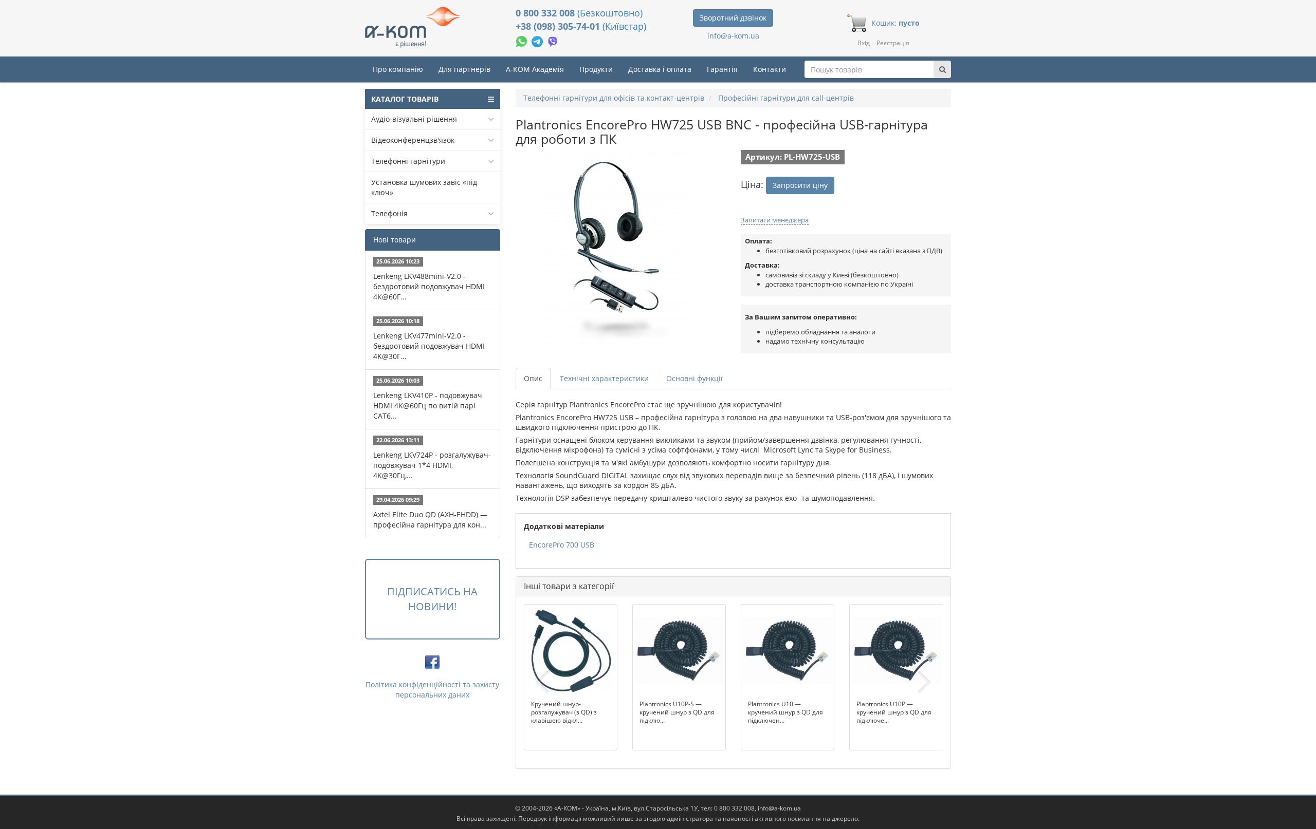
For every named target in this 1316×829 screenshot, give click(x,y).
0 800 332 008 (546, 13)
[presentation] (542, 682)
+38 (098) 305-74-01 (559, 26)
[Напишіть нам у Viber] (552, 40)
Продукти (596, 69)
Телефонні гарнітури (408, 161)
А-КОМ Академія (535, 69)
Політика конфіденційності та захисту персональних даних (432, 690)
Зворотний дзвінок (733, 18)
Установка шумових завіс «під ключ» (424, 187)
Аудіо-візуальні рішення (414, 119)
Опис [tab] (533, 378)
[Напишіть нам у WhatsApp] (522, 40)
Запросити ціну (800, 185)
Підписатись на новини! (432, 599)
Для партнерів (464, 69)
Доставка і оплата (659, 69)
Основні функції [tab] (694, 378)
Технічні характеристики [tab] (604, 378)
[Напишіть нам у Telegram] (538, 40)
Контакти (769, 69)
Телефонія (389, 213)
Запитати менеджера (775, 219)
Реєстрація (892, 43)
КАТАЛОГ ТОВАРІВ (404, 99)
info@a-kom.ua (733, 36)
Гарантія (722, 69)
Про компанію (398, 69)
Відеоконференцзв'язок (412, 140)
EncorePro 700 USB (561, 545)
